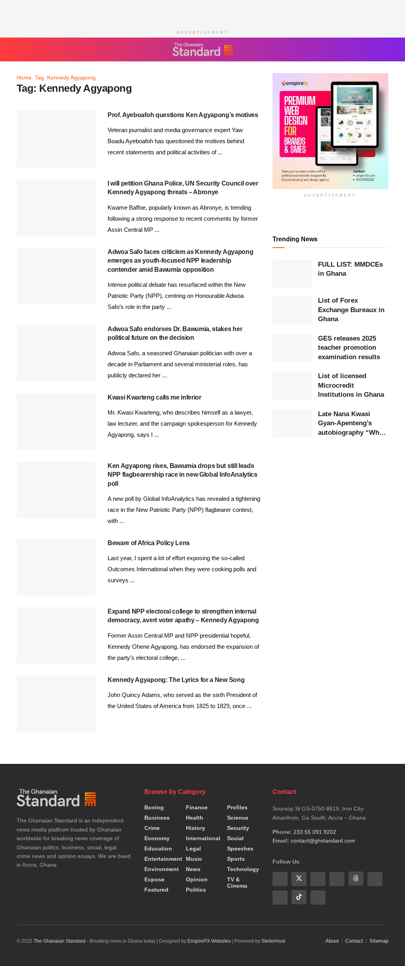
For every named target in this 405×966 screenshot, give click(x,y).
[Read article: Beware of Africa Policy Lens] (56, 567)
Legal (193, 848)
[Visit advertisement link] (330, 131)
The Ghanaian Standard (59, 940)
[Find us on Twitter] (299, 878)
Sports (236, 859)
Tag (39, 77)
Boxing (154, 807)
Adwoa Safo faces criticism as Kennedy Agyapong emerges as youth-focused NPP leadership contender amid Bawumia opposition (180, 260)
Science (237, 817)
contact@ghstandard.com (323, 840)
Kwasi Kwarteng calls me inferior (154, 397)
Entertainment (163, 859)
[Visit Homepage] (202, 49)
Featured (156, 889)
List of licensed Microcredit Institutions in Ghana (351, 385)
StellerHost (273, 940)
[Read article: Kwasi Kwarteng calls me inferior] (56, 421)
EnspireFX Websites (209, 940)
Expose (154, 879)
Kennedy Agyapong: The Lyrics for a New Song (176, 679)
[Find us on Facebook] (280, 878)
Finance (197, 807)
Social (235, 838)
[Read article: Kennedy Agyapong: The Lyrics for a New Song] (56, 704)
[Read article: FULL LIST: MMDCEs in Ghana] (292, 274)
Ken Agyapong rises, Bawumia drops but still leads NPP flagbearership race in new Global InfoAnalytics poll (182, 474)
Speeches (240, 848)
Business (157, 817)
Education (158, 848)
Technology (243, 869)
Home (24, 77)
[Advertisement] (202, 12)
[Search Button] (384, 49)
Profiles (237, 807)
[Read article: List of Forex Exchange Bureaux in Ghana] (292, 310)
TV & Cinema (237, 882)
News (193, 869)
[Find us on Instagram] (318, 897)
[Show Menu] (20, 49)
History (195, 828)
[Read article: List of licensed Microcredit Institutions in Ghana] (292, 385)
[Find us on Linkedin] (336, 878)
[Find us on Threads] (355, 878)
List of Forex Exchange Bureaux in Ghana (351, 310)
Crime (152, 828)
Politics (196, 889)
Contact (354, 940)
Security (238, 828)
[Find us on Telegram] (280, 897)
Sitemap (378, 940)
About (332, 940)
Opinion (197, 879)
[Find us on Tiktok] (299, 897)
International (203, 838)
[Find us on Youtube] (318, 878)
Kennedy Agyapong (71, 77)
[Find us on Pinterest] (374, 878)
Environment (161, 869)
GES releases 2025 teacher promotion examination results (349, 348)
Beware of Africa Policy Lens (149, 543)
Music (194, 859)
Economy (157, 838)
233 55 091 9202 (314, 832)
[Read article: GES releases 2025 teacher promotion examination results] (292, 348)
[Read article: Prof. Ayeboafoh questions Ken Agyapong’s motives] (56, 139)
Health (194, 817)
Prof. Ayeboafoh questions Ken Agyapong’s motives (183, 115)
